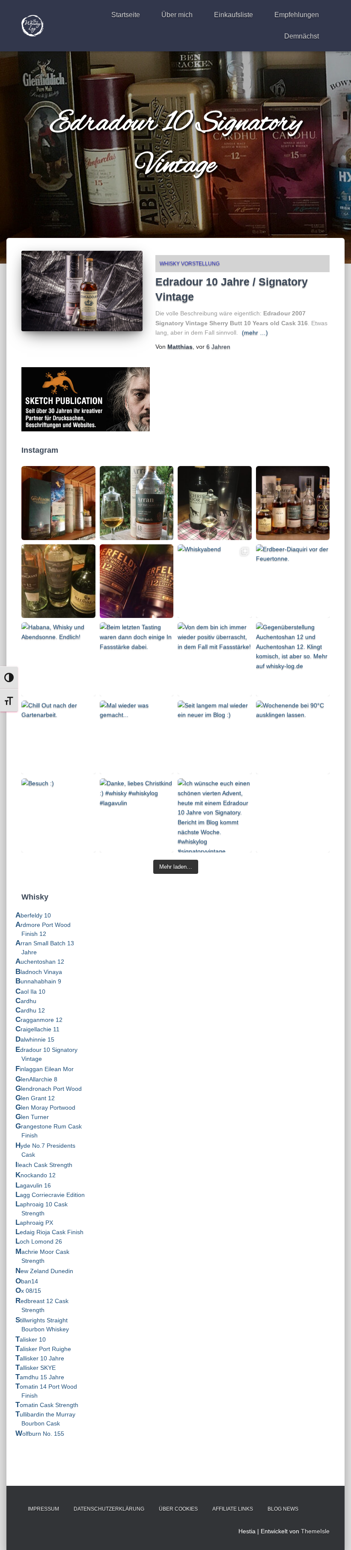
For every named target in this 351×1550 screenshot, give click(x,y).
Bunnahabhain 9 (38, 981)
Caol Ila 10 (30, 991)
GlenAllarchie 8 (36, 1079)
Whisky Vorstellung (190, 264)
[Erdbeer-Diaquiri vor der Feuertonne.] (293, 581)
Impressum (43, 1509)
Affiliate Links (232, 1509)
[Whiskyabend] (215, 581)
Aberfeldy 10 (33, 915)
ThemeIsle (315, 1531)
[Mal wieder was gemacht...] (137, 738)
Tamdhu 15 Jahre (39, 1377)
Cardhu (25, 1001)
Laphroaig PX (34, 1222)
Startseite (125, 14)
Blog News (283, 1509)
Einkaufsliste (233, 14)
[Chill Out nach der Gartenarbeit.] (58, 738)
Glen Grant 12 (35, 1098)
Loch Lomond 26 (38, 1241)
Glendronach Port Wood (48, 1088)
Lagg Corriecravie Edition (50, 1194)
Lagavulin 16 (33, 1185)
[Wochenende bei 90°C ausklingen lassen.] (293, 738)
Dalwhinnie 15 (34, 1039)
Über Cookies (178, 1509)
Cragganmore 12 (38, 1019)
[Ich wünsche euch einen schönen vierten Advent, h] (215, 815)
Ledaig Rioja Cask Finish (49, 1232)
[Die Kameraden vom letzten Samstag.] (293, 503)
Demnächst (301, 36)
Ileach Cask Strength (43, 1164)
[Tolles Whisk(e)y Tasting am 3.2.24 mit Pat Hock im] (58, 581)
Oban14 (26, 1281)
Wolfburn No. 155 (39, 1433)
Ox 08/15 (28, 1290)
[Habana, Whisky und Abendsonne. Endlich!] (58, 659)
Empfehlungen (296, 14)
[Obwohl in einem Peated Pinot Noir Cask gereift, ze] (137, 503)
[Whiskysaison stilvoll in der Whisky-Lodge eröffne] (58, 503)
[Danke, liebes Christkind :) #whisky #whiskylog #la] (137, 815)
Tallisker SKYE (35, 1367)
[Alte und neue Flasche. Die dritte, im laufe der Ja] (137, 581)
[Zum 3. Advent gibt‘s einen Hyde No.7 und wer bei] (293, 815)
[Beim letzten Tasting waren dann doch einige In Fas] (137, 659)
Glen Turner (32, 1117)
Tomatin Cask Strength (46, 1405)
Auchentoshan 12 (39, 961)
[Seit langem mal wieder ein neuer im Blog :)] (215, 738)
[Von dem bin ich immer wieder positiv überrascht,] (215, 659)
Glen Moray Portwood (45, 1107)
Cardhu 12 (30, 1010)
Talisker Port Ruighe (43, 1348)
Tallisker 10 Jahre (39, 1358)
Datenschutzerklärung (109, 1509)
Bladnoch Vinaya (38, 971)
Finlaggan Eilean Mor (44, 1069)
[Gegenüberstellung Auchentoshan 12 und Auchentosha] (293, 659)
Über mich (177, 14)
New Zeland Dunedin (44, 1271)
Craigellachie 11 (37, 1029)
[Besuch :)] (58, 815)
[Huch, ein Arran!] (215, 503)
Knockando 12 (35, 1175)
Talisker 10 (30, 1339)
